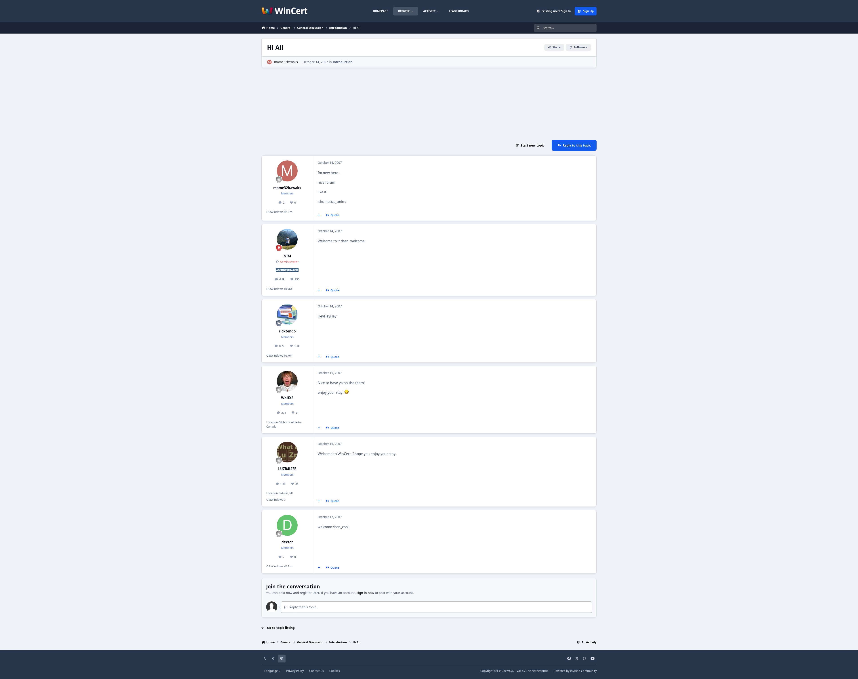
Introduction (342, 62)
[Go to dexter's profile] (287, 525)
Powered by (575, 671)
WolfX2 (287, 398)
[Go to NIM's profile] (287, 239)
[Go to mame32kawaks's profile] (269, 62)
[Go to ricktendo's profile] (287, 314)
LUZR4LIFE (287, 468)
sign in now (365, 593)
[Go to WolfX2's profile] (287, 381)
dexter (287, 542)
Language (271, 671)
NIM (287, 256)
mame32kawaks (286, 62)
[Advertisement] (429, 103)
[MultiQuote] (319, 215)
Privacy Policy (295, 671)
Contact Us (316, 671)
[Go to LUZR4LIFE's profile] (287, 452)
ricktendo (287, 331)
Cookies (334, 671)
